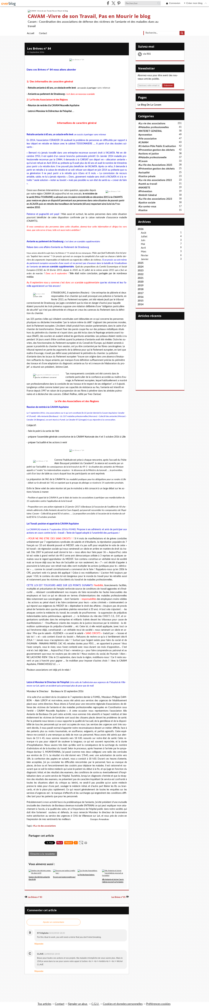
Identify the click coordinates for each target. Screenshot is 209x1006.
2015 (141, 300)
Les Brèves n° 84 (39, 48)
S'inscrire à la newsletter (42, 853)
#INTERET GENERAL (150, 131)
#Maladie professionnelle (152, 157)
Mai (143, 244)
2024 (141, 267)
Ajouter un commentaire (53, 922)
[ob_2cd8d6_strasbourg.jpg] (39, 294)
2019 (141, 285)
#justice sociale (146, 202)
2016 (141, 297)
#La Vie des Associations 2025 (155, 165)
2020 (141, 282)
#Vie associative (147, 139)
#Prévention (145, 191)
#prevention (145, 135)
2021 (141, 278)
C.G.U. (95, 1004)
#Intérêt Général (147, 195)
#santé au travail (147, 184)
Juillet (144, 236)
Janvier (144, 259)
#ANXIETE (144, 187)
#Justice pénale (146, 176)
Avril (143, 248)
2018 (141, 289)
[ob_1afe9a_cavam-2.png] (40, 461)
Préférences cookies (158, 1004)
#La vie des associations (44, 826)
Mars (143, 251)
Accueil (30, 33)
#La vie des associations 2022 (155, 180)
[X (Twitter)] (113, 3)
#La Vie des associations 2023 (155, 199)
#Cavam (143, 161)
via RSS (147, 54)
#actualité (144, 172)
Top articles (44, 1004)
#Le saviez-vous (147, 206)
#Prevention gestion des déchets (156, 150)
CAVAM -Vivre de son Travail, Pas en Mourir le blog (89, 16)
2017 (141, 293)
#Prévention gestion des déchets (156, 169)
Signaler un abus (78, 1004)
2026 (141, 229)
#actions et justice (148, 154)
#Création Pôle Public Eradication (157, 146)
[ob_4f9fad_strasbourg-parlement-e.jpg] (46, 375)
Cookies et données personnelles (123, 1004)
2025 (141, 263)
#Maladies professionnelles (153, 127)
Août (143, 233)
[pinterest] (119, 3)
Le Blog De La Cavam (149, 105)
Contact (43, 33)
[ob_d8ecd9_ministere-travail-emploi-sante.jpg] (113, 191)
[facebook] (108, 3)
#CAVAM (143, 142)
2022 (141, 274)
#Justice (142, 210)
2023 (141, 270)
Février (144, 255)
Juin (143, 240)
